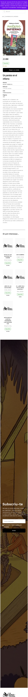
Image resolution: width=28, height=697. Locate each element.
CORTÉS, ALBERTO (7, 289)
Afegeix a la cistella (14, 70)
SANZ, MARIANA (20, 291)
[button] (13, 225)
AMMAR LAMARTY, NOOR (7, 260)
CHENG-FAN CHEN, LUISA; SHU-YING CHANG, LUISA (8, 326)
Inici (3, 16)
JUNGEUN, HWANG (20, 257)
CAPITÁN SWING (7, 88)
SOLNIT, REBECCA (7, 84)
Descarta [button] (24, 7)
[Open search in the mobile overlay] (14, 11)
